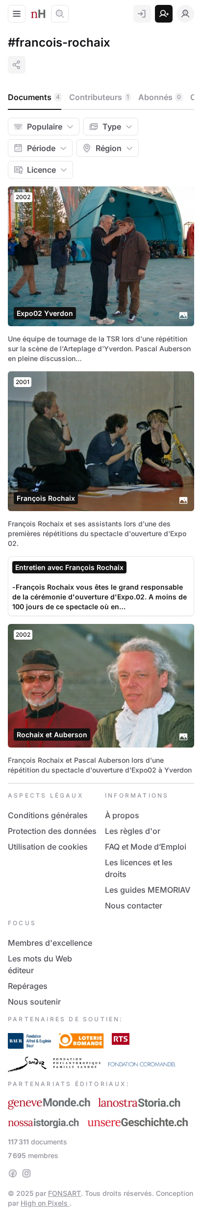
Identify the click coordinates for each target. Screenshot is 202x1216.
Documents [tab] (34, 97)
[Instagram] (26, 1173)
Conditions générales (48, 815)
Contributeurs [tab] (99, 97)
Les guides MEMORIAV (147, 890)
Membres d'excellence (50, 943)
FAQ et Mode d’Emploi (145, 847)
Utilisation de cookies (48, 847)
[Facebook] (13, 1173)
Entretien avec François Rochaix (69, 567)
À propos (122, 815)
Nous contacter (133, 905)
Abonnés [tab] (159, 97)
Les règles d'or (132, 831)
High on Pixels (45, 1203)
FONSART (64, 1193)
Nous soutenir (34, 1002)
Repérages (28, 986)
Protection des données (52, 831)
